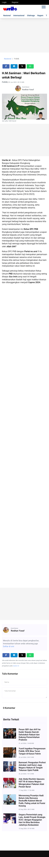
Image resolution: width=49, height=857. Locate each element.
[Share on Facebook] (6, 66)
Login (4, 2)
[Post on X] (22, 66)
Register (15, 2)
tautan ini (16, 666)
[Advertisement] (24, 36)
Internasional (18, 15)
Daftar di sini (8, 646)
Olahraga (31, 15)
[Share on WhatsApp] (30, 66)
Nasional (7, 15)
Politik (16, 59)
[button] (43, 6)
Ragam (40, 15)
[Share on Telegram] (14, 66)
